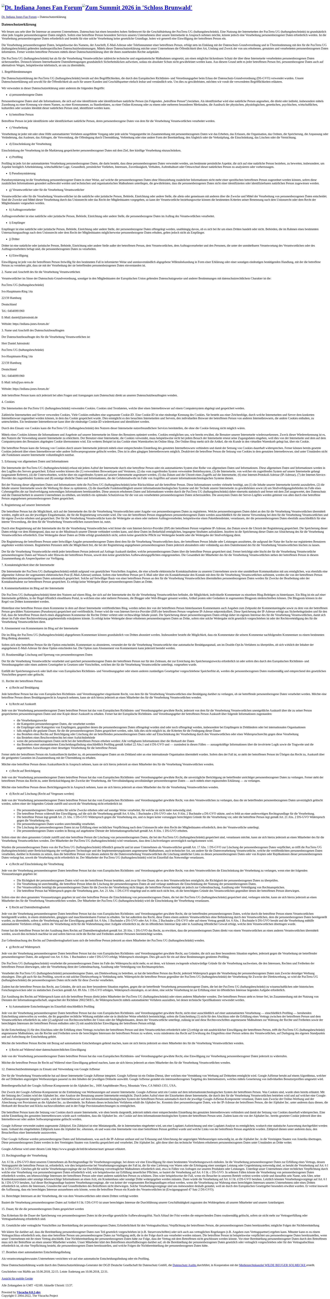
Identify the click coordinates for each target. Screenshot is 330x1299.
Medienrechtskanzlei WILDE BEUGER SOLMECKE (272, 1265)
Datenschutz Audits (185, 1265)
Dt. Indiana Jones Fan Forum (19, 17)
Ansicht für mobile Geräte (17, 1278)
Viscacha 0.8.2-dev (29, 1292)
